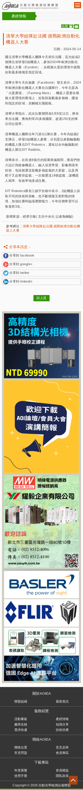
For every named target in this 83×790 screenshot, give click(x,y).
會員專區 (62, 753)
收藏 (65, 26)
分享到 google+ (21, 264)
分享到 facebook (21, 255)
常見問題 (20, 753)
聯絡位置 (20, 747)
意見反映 (62, 747)
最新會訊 (62, 701)
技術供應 (62, 730)
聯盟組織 (20, 701)
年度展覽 (20, 770)
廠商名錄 (20, 724)
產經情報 (62, 719)
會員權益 (62, 770)
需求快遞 (20, 730)
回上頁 (41, 298)
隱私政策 (62, 776)
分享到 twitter (19, 272)
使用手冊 (20, 776)
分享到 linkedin (20, 281)
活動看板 (20, 719)
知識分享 (62, 724)
